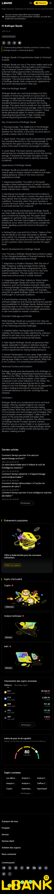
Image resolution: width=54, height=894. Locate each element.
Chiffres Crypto (43, 783)
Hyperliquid (42, 789)
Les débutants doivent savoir (12, 778)
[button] (46, 878)
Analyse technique (28, 778)
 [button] (30, 3)
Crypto (9, 789)
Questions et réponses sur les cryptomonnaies (34, 9)
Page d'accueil (7, 9)
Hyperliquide (27, 789)
